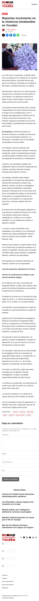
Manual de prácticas (8, 584)
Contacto (4, 578)
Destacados (30, 412)
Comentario (5, 434)
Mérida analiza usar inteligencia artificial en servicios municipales (16, 511)
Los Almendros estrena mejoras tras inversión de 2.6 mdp (17, 503)
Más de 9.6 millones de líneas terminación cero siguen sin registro (18, 526)
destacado (22, 412)
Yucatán (28, 415)
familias (5, 415)
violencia (11, 415)
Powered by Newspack (8, 598)
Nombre (4, 453)
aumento (15, 412)
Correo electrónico (7, 462)
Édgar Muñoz (12, 29)
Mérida (5, 13)
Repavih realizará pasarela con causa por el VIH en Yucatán (18, 518)
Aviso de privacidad (7, 581)
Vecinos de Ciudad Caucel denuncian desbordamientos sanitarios (18, 495)
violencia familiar (20, 415)
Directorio (5, 575)
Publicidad (5, 587)
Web (3, 470)
